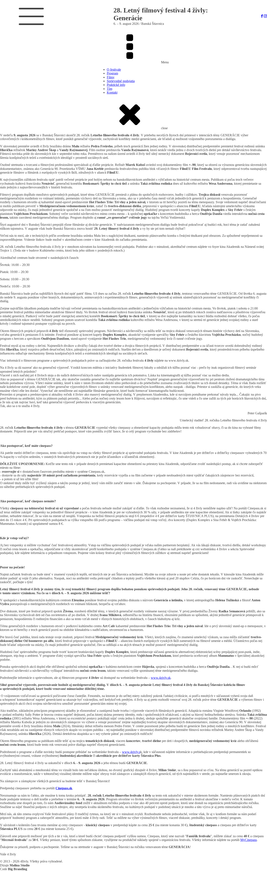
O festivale (114, 69)
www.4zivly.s (131, 752)
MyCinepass (248, 840)
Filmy (111, 77)
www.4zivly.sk (161, 677)
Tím (109, 88)
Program (112, 73)
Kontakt (112, 92)
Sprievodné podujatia (121, 81)
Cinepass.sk (63, 788)
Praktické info (116, 84)
